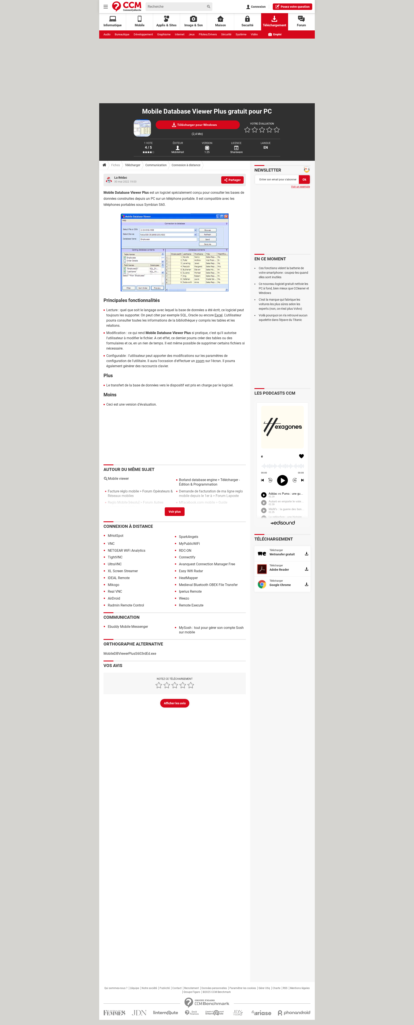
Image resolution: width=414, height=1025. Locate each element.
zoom (200, 361)
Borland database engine (198, 480)
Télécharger (132, 165)
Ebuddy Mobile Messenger (128, 627)
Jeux (191, 34)
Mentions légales (300, 988)
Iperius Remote (190, 591)
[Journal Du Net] (139, 1013)
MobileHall (177, 152)
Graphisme (164, 34)
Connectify (187, 557)
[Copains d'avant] (214, 1013)
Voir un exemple (300, 186)
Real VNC (115, 591)
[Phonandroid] (294, 1013)
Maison (220, 25)
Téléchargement (274, 25)
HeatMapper (188, 578)
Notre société (149, 988)
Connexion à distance (186, 165)
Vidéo (254, 34)
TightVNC (115, 557)
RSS (285, 988)
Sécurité (226, 34)
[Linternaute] (165, 1013)
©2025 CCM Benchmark (217, 992)
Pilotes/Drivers (208, 34)
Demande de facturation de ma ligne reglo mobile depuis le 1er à (211, 493)
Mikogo (113, 585)
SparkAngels (188, 537)
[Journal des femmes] (114, 1013)
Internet (179, 34)
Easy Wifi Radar (191, 571)
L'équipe (134, 988)
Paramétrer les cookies (242, 988)
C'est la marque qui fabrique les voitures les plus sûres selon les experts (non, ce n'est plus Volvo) (280, 304)
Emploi (277, 34)
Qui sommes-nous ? (115, 988)
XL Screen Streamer (123, 571)
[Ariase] (261, 1012)
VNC (111, 544)
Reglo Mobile (118, 502)
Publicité (165, 988)
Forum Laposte (227, 496)
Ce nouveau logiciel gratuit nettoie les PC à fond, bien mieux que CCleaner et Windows (284, 288)
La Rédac (120, 177)
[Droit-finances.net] (192, 1013)
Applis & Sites (166, 25)
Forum (301, 25)
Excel (219, 315)
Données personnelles (214, 988)
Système (241, 34)
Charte (276, 988)
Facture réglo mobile (123, 491)
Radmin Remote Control (126, 605)
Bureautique (122, 34)
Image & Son (193, 25)
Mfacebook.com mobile (197, 502)
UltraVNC (115, 564)
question (295, 6)
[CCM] (126, 6)
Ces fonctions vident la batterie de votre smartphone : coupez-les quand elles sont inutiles (283, 272)
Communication (156, 165)
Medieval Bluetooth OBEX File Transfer (208, 585)
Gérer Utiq (264, 988)
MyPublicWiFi (189, 544)
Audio (107, 34)
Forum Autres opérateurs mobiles (135, 504)
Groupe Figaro (191, 992)
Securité (247, 25)
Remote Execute (191, 605)
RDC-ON (185, 550)
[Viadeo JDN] (238, 1013)
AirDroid (114, 598)
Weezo (184, 598)
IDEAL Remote (119, 578)
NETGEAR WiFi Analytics (126, 550)
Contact (177, 988)
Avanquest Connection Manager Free (207, 564)
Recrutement (191, 988)
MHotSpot (115, 536)
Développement (143, 34)
